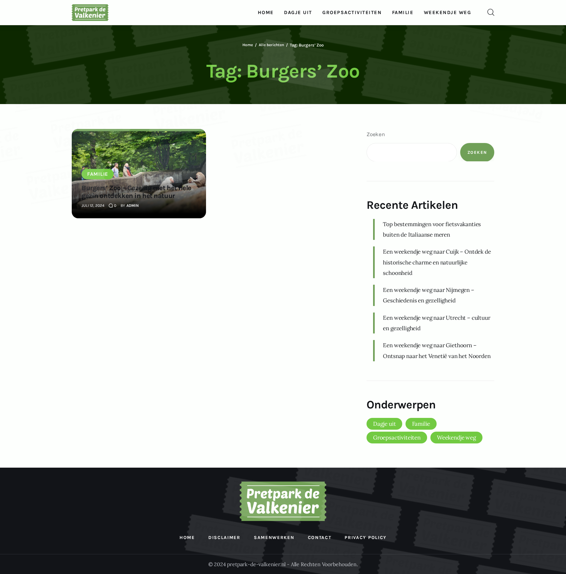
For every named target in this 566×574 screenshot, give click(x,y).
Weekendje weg (456, 437)
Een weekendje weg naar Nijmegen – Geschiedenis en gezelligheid (428, 295)
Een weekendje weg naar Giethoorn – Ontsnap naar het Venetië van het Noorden (436, 350)
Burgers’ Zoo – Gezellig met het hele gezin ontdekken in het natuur (136, 192)
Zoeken (376, 134)
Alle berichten (271, 45)
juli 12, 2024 (93, 205)
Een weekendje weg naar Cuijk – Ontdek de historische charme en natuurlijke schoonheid (437, 262)
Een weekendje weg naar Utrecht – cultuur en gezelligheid (436, 323)
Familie (97, 174)
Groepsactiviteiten (397, 437)
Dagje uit (384, 423)
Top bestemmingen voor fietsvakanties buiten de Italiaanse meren (432, 229)
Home (247, 45)
